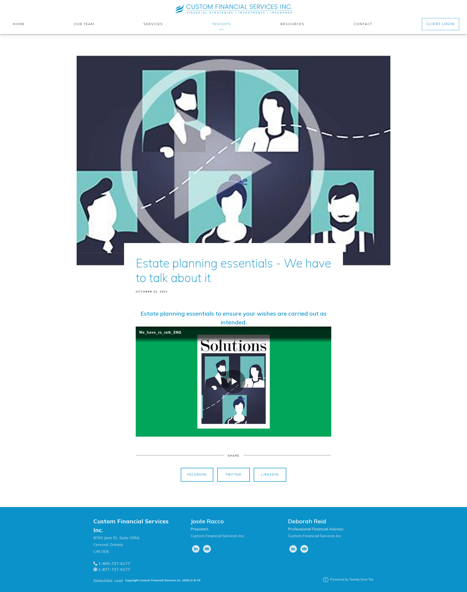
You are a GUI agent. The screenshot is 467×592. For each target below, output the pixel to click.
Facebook (197, 474)
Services (153, 24)
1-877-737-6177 (113, 569)
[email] (207, 549)
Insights (221, 24)
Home (19, 24)
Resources (292, 24)
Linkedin (270, 474)
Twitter (233, 474)
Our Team (84, 24)
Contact (363, 24)
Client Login (440, 24)
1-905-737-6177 (113, 563)
